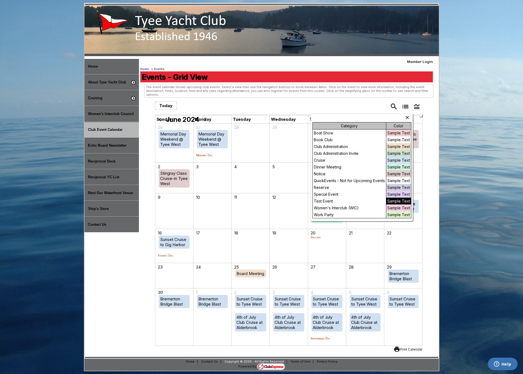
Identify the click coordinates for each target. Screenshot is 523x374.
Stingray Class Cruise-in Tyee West (174, 178)
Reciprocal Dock (101, 161)
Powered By (247, 366)
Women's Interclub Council (111, 114)
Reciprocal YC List (103, 177)
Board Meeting (250, 273)
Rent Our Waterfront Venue (110, 193)
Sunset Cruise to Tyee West (249, 301)
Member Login (420, 61)
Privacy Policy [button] (327, 361)
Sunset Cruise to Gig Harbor (173, 242)
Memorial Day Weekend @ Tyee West (173, 139)
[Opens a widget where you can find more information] (503, 364)
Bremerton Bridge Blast (400, 276)
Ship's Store (98, 209)
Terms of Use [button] (300, 361)
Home (93, 66)
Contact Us (97, 224)
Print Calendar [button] (411, 349)
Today (165, 105)
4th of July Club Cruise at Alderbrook (249, 322)
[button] (111, 82)
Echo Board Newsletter (107, 145)
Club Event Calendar (105, 130)
